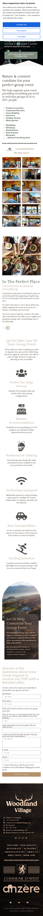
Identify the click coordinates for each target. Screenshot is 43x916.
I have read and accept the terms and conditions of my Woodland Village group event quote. (21, 767)
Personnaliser (21, 31)
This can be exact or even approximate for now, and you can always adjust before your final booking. (21, 716)
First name (6, 701)
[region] (21, 20)
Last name (6, 694)
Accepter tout (22, 25)
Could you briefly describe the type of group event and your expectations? (19, 735)
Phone (5, 757)
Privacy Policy (14, 911)
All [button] (9, 148)
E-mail (5, 750)
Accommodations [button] (24, 148)
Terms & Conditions (26, 911)
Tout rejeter (21, 37)
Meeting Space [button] (21, 152)
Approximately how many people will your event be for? (19, 726)
